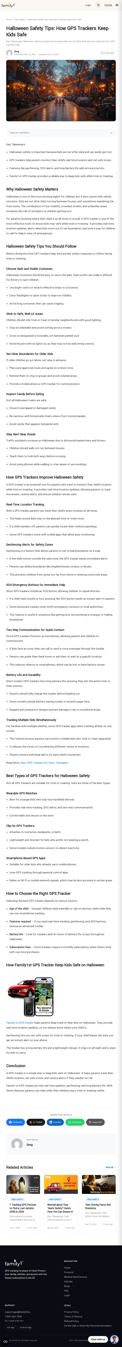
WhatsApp (77, 1122)
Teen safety (19, 19)
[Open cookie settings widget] (5, 1341)
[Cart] (98, 5)
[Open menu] (116, 5)
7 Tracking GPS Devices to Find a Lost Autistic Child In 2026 (23, 1208)
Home (9, 19)
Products (69, 1272)
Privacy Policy (71, 1312)
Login (88, 5)
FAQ (66, 1290)
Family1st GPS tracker (20, 1022)
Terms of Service (73, 1316)
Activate (108, 5)
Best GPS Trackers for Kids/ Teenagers (45, 762)
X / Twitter (37, 1122)
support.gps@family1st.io (18, 1312)
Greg (16, 51)
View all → (110, 1167)
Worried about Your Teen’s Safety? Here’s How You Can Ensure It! (60, 1208)
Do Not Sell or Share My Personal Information (88, 1325)
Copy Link (97, 1122)
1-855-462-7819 (13, 1316)
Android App (26, 1327)
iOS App (11, 1327)
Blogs (67, 1286)
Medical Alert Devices (75, 1277)
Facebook (17, 1122)
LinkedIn (57, 1122)
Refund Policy (71, 1321)
